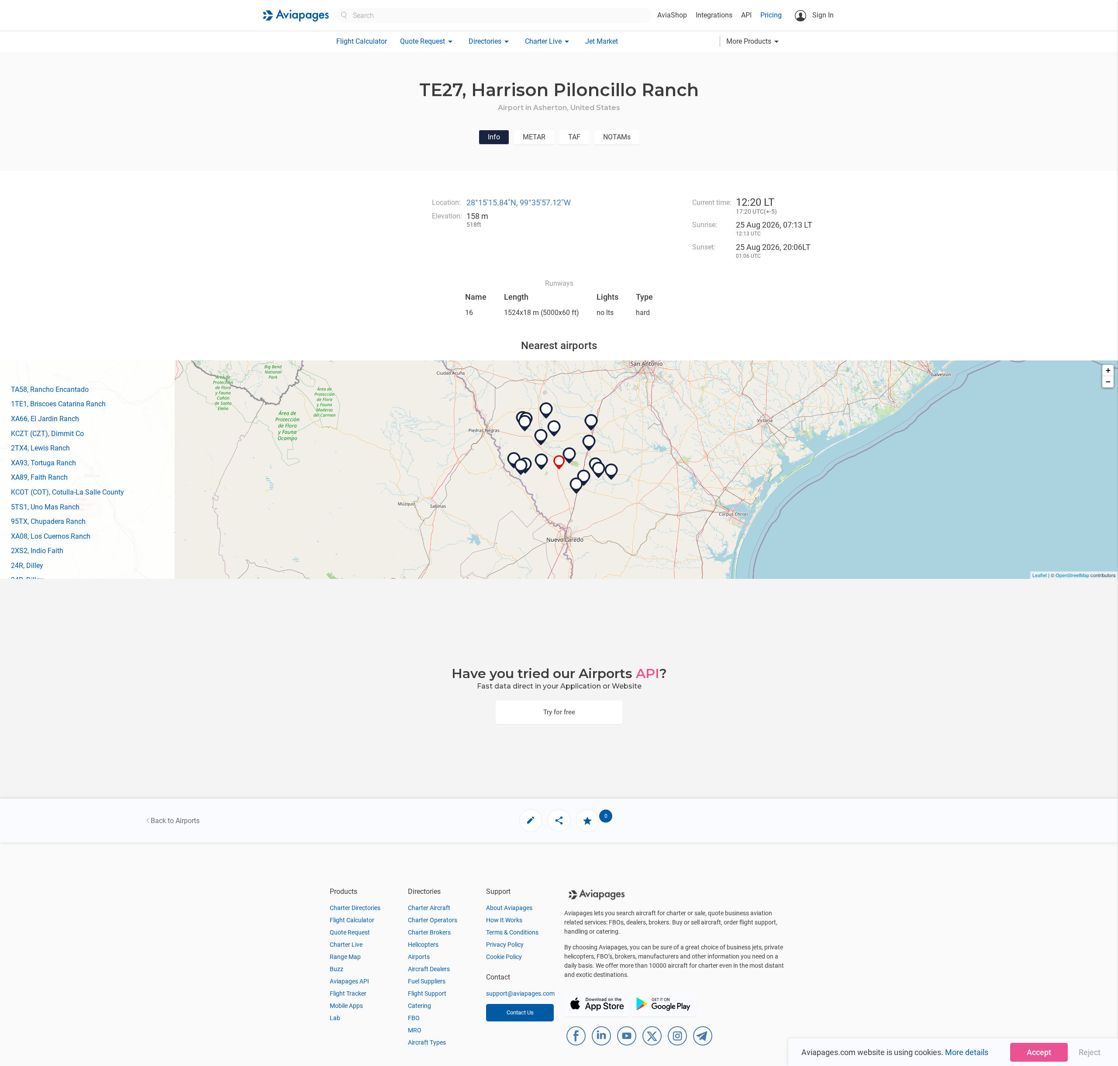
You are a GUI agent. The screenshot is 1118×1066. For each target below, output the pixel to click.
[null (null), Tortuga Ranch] (554, 428)
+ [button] (1108, 370)
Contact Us (520, 1012)
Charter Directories (355, 907)
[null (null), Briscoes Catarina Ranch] (541, 461)
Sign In (822, 15)
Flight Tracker (348, 993)
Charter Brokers (429, 932)
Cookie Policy (504, 956)
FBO (414, 1017)
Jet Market (601, 41)
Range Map (345, 956)
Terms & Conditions (512, 932)
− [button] (1108, 381)
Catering (419, 1005)
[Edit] (531, 820)
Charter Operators (432, 920)
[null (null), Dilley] (591, 422)
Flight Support (427, 993)
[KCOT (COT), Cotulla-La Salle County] (589, 443)
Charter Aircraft (429, 907)
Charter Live (346, 944)
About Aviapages (509, 907)
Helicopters (423, 944)
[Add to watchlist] (587, 820)
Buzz (336, 969)
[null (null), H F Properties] (546, 410)
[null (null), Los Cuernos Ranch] (598, 470)
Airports (419, 956)
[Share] (559, 820)
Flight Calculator (361, 41)
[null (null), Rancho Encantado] (569, 455)
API (746, 15)
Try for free (559, 712)
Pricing (771, 15)
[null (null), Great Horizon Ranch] (611, 472)
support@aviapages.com (520, 993)
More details (966, 1052)
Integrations (714, 15)
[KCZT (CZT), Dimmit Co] (541, 437)
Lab (335, 1017)
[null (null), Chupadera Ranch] (521, 467)
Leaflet (1039, 574)
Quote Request (350, 932)
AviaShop (672, 15)
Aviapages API (349, 981)
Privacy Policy (505, 944)
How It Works (504, 920)
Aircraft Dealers (429, 969)
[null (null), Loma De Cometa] (525, 423)
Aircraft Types (427, 1042)
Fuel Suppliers (426, 981)
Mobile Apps (346, 1005)
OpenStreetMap (1072, 574)
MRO (414, 1030)
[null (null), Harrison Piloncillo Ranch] (559, 462)
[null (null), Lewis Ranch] (576, 486)
